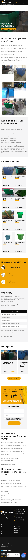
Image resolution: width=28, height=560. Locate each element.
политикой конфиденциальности (16, 418)
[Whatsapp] (7, 518)
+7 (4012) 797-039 (20, 2)
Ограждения (4, 529)
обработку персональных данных (15, 419)
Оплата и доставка (18, 524)
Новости (16, 530)
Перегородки (4, 531)
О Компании (17, 528)
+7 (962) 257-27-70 (20, 511)
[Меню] (25, 2)
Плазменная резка (5, 533)
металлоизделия (22, 481)
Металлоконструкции (6, 524)
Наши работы (17, 526)
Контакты (16, 532)
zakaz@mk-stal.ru (20, 513)
